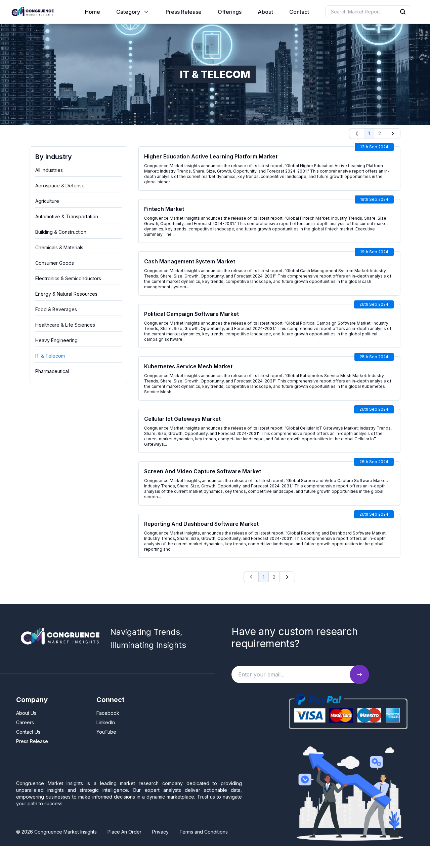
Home (92, 11)
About (265, 11)
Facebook (107, 713)
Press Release (184, 11)
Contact (299, 11)
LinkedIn (105, 722)
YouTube (106, 732)
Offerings (230, 11)
